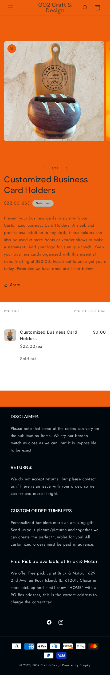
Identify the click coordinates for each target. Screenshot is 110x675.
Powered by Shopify (76, 665)
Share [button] (15, 284)
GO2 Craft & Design (47, 665)
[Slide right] (67, 168)
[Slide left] (43, 168)
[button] (11, 8)
